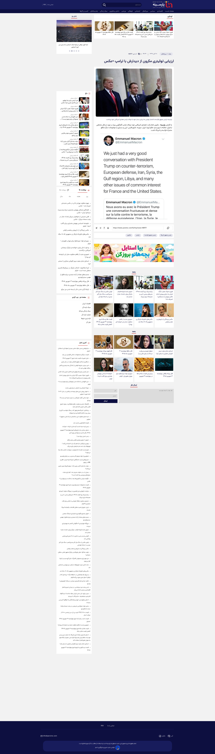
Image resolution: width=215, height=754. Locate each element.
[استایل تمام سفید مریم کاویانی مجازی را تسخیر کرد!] (164, 342)
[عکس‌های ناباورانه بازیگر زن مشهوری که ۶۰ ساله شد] (144, 310)
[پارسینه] (161, 4)
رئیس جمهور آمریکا (166, 235)
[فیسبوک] (104, 228)
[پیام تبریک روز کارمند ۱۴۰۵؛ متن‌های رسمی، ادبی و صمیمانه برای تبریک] (143, 26)
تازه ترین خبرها (86, 318)
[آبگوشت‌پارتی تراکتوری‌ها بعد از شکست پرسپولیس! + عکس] (84, 149)
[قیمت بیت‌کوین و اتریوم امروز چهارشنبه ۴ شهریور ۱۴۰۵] (84, 182)
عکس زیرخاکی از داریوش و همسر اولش (165, 320)
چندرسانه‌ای (94, 11)
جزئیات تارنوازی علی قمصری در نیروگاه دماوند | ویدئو (74, 491)
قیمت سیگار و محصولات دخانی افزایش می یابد (75, 355)
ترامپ (137, 235)
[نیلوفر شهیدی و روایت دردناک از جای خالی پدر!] (144, 342)
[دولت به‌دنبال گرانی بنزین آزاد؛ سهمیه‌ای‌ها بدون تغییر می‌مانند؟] (84, 141)
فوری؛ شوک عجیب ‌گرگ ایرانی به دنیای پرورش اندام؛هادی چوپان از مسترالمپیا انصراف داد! (163, 34)
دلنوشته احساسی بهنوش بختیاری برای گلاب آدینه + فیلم (104, 376)
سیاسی (152, 11)
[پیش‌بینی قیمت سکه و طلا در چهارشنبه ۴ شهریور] (144, 364)
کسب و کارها (84, 11)
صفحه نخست (169, 11)
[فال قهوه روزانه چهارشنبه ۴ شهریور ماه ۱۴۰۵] (103, 342)
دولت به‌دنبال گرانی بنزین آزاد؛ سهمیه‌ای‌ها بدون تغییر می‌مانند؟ (69, 142)
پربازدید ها (82, 190)
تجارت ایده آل (86, 315)
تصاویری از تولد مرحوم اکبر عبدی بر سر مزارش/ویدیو (74, 456)
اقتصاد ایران (86, 304)
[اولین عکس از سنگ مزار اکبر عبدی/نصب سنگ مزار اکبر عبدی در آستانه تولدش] (103, 282)
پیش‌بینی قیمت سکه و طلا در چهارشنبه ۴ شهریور (145, 375)
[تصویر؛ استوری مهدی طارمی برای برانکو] (84, 133)
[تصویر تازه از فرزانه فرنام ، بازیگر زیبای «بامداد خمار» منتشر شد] (123, 282)
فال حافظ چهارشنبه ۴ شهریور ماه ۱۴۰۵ (104, 33)
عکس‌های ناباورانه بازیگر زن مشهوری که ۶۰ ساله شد (144, 320)
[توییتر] (96, 228)
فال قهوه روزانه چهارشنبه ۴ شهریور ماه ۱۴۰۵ (104, 352)
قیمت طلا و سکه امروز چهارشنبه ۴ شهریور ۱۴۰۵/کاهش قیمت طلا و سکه (124, 34)
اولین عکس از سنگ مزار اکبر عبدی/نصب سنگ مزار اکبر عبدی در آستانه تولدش (104, 294)
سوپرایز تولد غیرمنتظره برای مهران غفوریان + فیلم (124, 375)
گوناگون (169, 16)
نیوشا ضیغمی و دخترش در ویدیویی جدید (77, 388)
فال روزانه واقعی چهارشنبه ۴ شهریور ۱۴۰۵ (165, 375)
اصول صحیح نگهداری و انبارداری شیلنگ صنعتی (75, 514)
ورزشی (123, 11)
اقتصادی (160, 11)
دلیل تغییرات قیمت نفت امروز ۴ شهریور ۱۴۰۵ (75, 358)
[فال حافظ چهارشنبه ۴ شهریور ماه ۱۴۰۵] (104, 26)
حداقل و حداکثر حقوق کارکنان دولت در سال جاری (75, 362)
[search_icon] (104, 5)
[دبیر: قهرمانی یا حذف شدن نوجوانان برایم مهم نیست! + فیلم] (84, 117)
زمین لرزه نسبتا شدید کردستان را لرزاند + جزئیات (75, 427)
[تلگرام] (100, 228)
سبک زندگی (104, 11)
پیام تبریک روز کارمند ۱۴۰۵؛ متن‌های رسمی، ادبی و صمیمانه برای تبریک (144, 34)
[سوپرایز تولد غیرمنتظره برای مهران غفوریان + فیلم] (123, 364)
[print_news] (108, 228)
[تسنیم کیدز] (134, 253)
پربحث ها (62, 190)
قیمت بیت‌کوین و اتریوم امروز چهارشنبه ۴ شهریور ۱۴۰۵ (69, 183)
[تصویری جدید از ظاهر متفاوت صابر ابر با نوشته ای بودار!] (123, 310)
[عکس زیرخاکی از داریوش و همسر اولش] (164, 310)
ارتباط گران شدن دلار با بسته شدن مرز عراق (75, 289)
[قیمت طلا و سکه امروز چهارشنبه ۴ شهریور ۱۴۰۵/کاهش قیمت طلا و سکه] (124, 26)
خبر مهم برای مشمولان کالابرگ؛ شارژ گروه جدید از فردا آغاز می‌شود (68, 167)
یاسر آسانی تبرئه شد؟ (83, 436)
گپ (172, 736)
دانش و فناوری (115, 11)
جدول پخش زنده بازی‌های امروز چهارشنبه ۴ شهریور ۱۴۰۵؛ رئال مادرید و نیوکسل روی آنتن (68, 126)
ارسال (106, 401)
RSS (44, 5)
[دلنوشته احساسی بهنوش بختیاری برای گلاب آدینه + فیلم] (103, 364)
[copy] (167, 228)
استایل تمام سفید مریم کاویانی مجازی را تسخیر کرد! (164, 352)
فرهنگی (130, 11)
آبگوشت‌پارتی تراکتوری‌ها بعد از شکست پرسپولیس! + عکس (68, 151)
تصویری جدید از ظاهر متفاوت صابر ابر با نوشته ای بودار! (124, 322)
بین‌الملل (145, 11)
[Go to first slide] (89, 31)
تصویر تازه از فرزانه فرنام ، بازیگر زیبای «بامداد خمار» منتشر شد (124, 294)
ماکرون (129, 235)
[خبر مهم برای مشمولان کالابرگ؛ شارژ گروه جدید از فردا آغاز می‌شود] (84, 166)
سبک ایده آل (86, 307)
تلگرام (163, 736)
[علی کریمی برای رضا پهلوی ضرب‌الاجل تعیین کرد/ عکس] (84, 100)
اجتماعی (138, 11)
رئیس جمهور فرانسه (150, 235)
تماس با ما (50, 5)
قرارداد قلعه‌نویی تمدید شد (81, 423)
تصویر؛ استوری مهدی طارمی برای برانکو (69, 134)
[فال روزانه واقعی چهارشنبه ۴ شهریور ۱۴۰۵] (164, 364)
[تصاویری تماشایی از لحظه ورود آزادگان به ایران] (74, 31)
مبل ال (88, 322)
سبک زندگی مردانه (85, 311)
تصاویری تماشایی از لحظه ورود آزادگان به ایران (74, 45)
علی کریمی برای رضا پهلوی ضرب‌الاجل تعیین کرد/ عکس (69, 101)
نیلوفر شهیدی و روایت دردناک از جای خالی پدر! (145, 352)
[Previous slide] (59, 31)
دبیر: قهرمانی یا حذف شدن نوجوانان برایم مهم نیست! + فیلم (69, 118)
